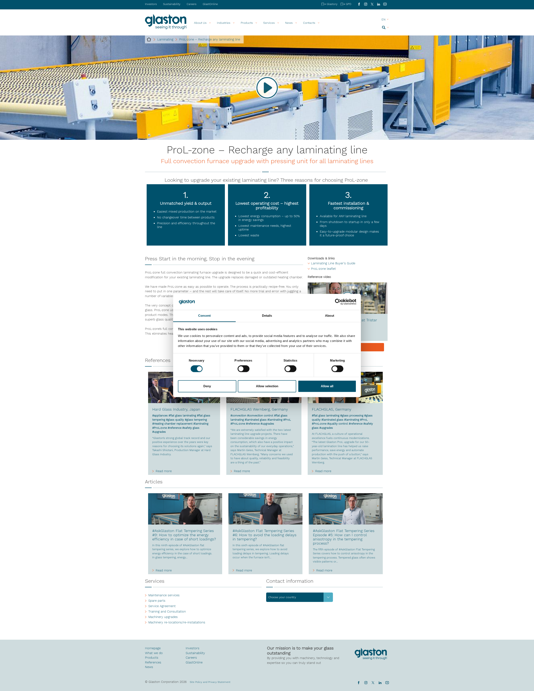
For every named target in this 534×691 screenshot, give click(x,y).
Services (269, 22)
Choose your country (282, 597)
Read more (164, 471)
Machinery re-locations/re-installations (176, 622)
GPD (348, 4)
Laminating (165, 39)
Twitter (373, 683)
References (153, 662)
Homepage (153, 648)
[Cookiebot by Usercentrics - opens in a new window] (338, 302)
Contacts (309, 22)
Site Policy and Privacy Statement (210, 682)
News (149, 667)
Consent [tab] (204, 315)
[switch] (243, 369)
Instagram (366, 4)
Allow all (327, 386)
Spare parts (156, 600)
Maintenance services (164, 595)
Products (247, 22)
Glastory (332, 4)
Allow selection (267, 386)
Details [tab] (267, 315)
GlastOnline (210, 4)
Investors (151, 4)
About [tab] (329, 315)
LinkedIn (378, 4)
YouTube (385, 4)
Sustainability (171, 4)
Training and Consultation (167, 611)
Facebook (359, 4)
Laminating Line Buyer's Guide (333, 263)
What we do (154, 653)
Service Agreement (162, 606)
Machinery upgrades (163, 617)
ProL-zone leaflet (323, 268)
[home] (148, 39)
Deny (207, 386)
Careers (191, 4)
